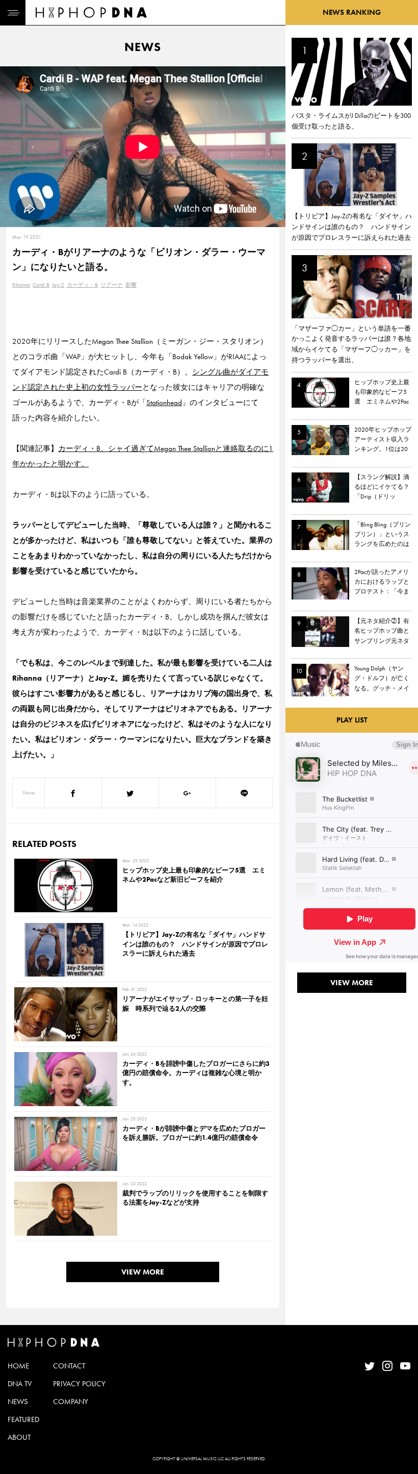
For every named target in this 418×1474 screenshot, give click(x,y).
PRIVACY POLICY (79, 1384)
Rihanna (21, 284)
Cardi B (41, 284)
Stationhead (164, 402)
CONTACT (69, 1366)
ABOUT (19, 1437)
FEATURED (23, 1419)
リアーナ (111, 284)
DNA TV (20, 1384)
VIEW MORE (142, 1272)
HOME (18, 1366)
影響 (131, 284)
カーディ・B (82, 284)
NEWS (18, 1401)
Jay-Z (58, 284)
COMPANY (70, 1401)
